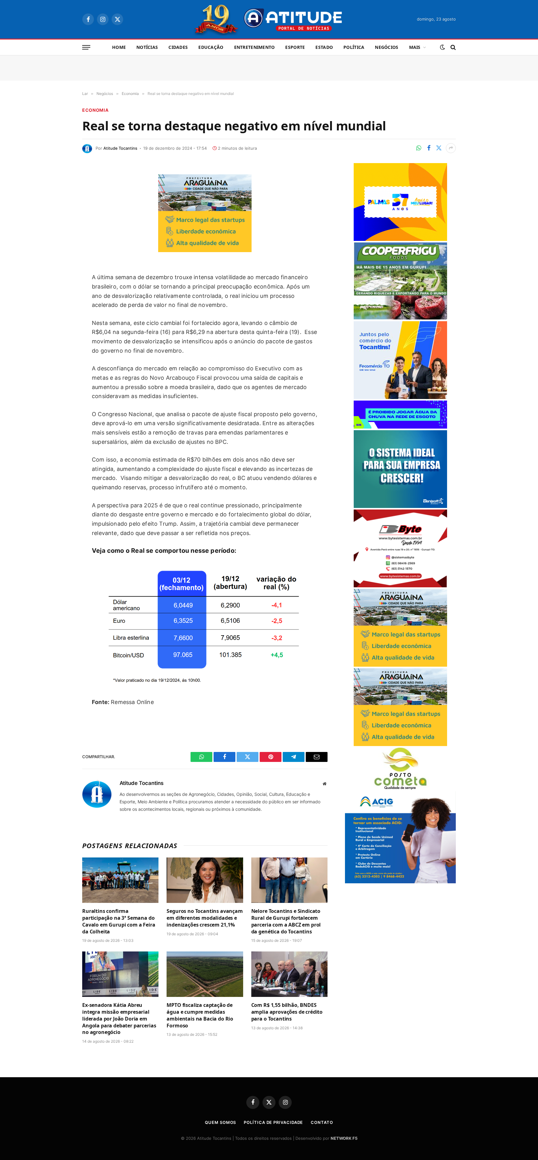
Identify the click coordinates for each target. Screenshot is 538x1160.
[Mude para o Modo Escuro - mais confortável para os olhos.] (442, 47)
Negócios (386, 47)
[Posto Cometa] (400, 788)
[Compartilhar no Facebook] (428, 148)
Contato (322, 1122)
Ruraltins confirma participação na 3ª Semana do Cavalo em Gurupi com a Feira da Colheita (118, 921)
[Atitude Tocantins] (269, 19)
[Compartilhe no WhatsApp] (418, 148)
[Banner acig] (400, 881)
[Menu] (86, 47)
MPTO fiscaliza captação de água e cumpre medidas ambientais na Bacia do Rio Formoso (200, 1015)
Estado (324, 47)
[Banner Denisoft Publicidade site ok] (400, 506)
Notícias (147, 47)
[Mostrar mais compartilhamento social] (451, 148)
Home (119, 47)
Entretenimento (254, 47)
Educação (210, 47)
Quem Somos (220, 1122)
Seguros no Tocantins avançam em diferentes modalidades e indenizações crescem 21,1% (205, 918)
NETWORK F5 (344, 1138)
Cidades (178, 47)
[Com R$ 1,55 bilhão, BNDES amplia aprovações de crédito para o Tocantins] (289, 974)
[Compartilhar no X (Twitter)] (438, 148)
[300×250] (400, 239)
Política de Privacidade (273, 1122)
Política (353, 47)
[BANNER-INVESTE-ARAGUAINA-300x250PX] (205, 250)
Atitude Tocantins (120, 148)
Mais (415, 47)
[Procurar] (452, 47)
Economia (95, 110)
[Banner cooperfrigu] (400, 318)
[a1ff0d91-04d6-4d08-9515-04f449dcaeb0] (400, 397)
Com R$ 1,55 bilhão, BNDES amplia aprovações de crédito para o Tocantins (287, 1012)
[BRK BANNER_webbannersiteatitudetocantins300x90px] (400, 427)
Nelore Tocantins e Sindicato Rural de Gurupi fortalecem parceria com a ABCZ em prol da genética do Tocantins (286, 921)
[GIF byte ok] (400, 585)
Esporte (295, 47)
